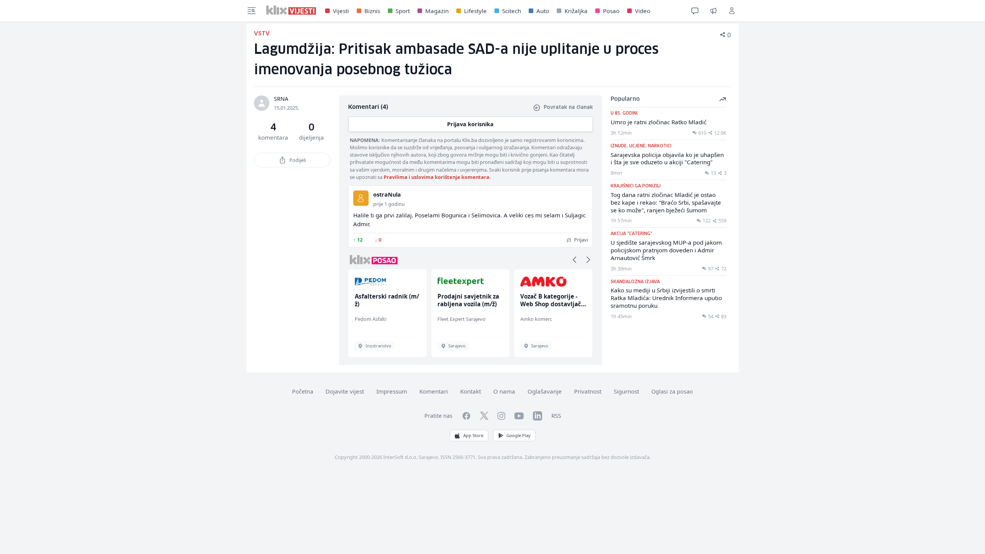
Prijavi (580, 239)
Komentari (433, 391)
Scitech (511, 11)
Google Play (518, 435)
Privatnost (587, 391)
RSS (556, 415)
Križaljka (576, 11)
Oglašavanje (545, 391)
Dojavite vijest (345, 391)
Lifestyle (475, 11)
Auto (542, 11)
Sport (403, 11)
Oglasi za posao (672, 391)
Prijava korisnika (470, 124)
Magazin (437, 11)
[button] (574, 259)
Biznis (372, 11)
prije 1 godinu (389, 203)
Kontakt (470, 391)
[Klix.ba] (291, 10)
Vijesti (341, 11)
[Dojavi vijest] (713, 11)
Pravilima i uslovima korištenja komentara (436, 177)
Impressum (391, 391)
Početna (302, 391)
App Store (473, 435)
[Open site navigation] (251, 10)
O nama (504, 391)
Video (642, 11)
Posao (611, 11)
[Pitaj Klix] (695, 11)
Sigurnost (626, 391)
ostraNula (387, 194)
